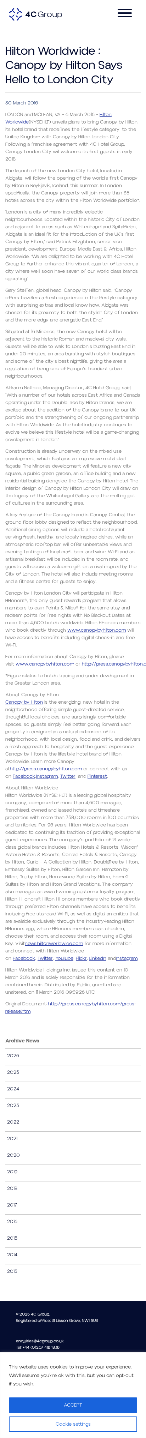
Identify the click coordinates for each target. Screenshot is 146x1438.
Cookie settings (73, 1424)
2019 (12, 1171)
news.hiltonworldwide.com (54, 943)
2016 (12, 1221)
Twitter (67, 776)
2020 (13, 1155)
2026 (13, 1055)
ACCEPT (73, 1405)
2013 (12, 1271)
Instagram (47, 776)
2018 (12, 1188)
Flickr (81, 958)
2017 (12, 1205)
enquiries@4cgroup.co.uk (40, 1341)
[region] (73, 1395)
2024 (13, 1089)
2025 (13, 1072)
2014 (12, 1254)
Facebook (24, 776)
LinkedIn (97, 958)
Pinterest (97, 776)
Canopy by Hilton (24, 702)
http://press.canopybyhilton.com (46, 768)
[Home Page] (35, 14)
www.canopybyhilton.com (96, 630)
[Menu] (124, 14)
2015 (12, 1238)
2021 (12, 1138)
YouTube (64, 958)
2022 (13, 1122)
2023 (13, 1105)
